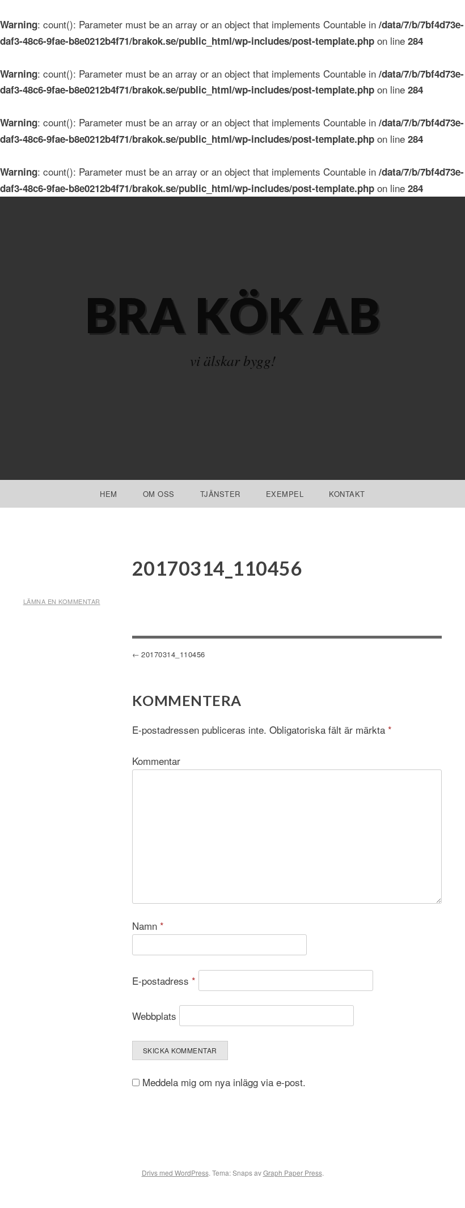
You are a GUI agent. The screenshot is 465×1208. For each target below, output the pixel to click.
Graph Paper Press (292, 1172)
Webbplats (154, 1016)
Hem (108, 493)
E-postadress (164, 980)
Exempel (285, 493)
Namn (148, 925)
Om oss (159, 493)
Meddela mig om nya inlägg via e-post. (224, 1082)
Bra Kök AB (233, 314)
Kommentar (156, 761)
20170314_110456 (173, 654)
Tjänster (220, 493)
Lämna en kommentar (61, 601)
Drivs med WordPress (175, 1172)
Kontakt (347, 493)
